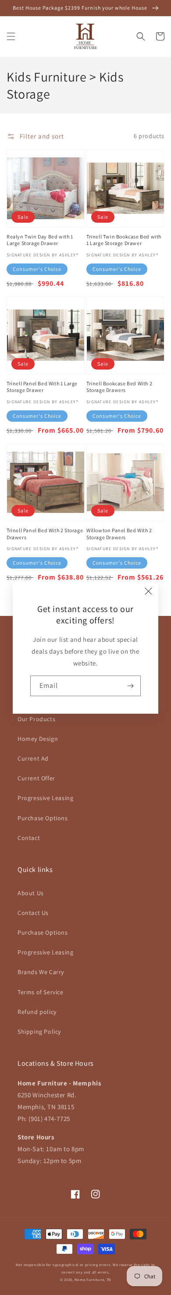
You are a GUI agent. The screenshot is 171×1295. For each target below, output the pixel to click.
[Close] (148, 591)
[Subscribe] (130, 686)
